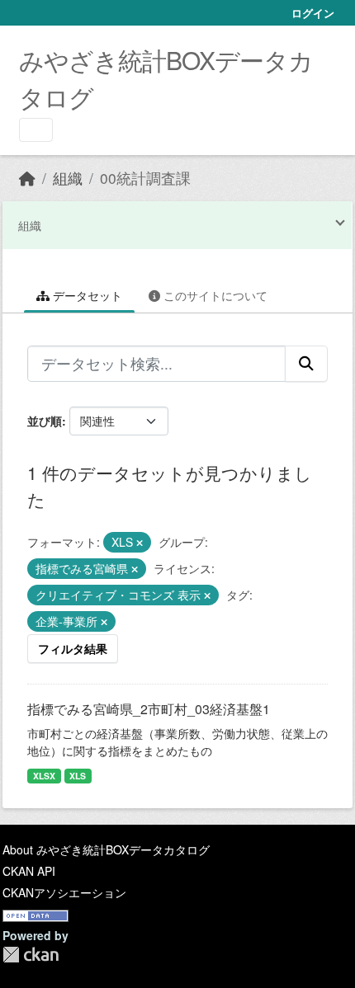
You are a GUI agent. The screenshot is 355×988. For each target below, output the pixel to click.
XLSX (44, 775)
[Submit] (306, 364)
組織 (68, 177)
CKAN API (28, 871)
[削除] (139, 542)
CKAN (30, 954)
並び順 (44, 420)
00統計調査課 (145, 177)
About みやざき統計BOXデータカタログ (106, 849)
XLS (77, 775)
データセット (86, 295)
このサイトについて (213, 295)
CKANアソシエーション (64, 892)
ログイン (312, 13)
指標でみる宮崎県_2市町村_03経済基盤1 (148, 708)
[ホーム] (27, 177)
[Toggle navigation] (36, 130)
